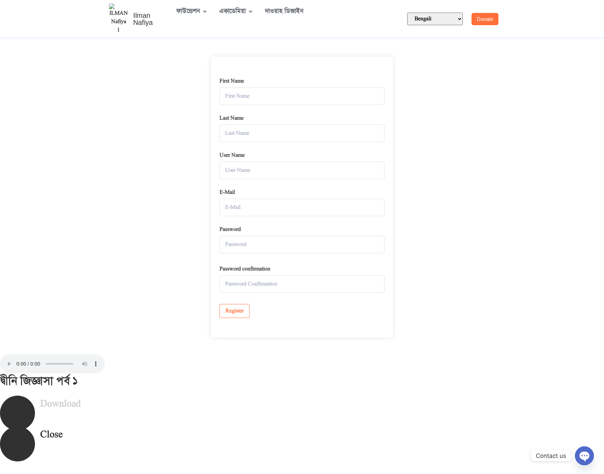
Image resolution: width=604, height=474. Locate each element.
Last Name (232, 118)
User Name (232, 155)
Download (60, 404)
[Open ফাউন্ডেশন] (205, 11)
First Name (232, 81)
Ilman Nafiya (143, 19)
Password (230, 229)
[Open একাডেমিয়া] (250, 11)
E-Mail (227, 192)
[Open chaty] (584, 455)
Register (234, 311)
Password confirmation (245, 269)
